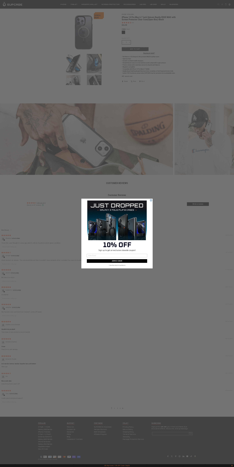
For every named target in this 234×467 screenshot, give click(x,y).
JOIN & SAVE (117, 261)
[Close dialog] (151, 200)
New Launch (125, 465)
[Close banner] (232, 466)
